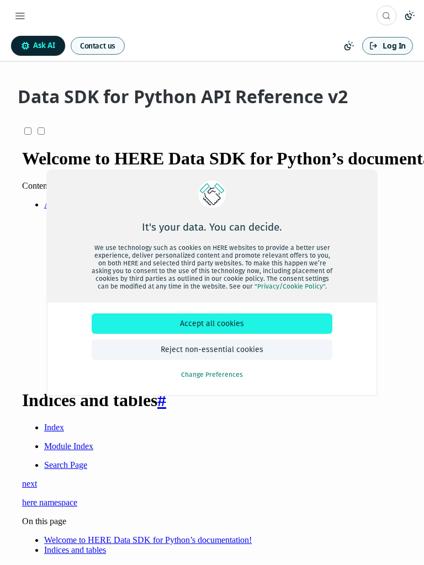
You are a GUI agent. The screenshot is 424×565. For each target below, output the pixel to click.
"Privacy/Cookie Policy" (290, 286)
